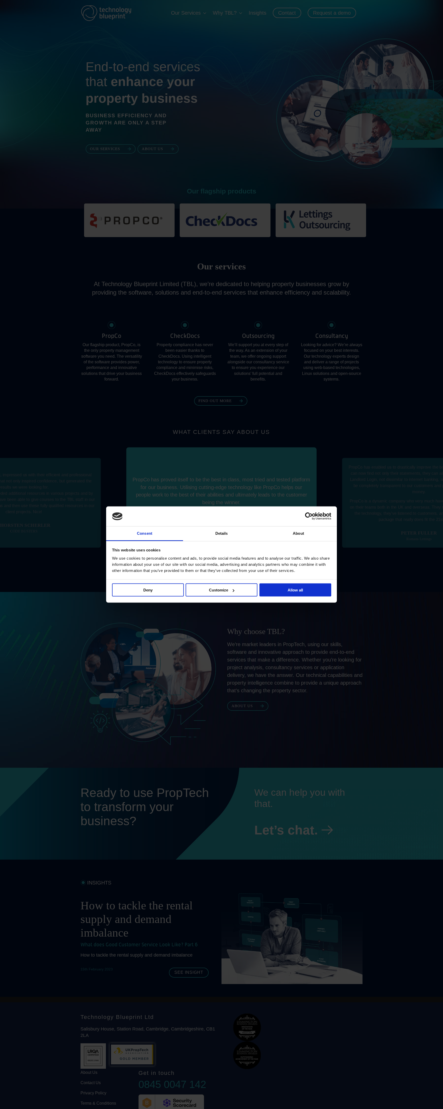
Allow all (295, 590)
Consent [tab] (144, 533)
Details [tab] (221, 533)
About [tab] (298, 533)
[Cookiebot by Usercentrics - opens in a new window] (308, 516)
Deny (148, 590)
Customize (218, 590)
